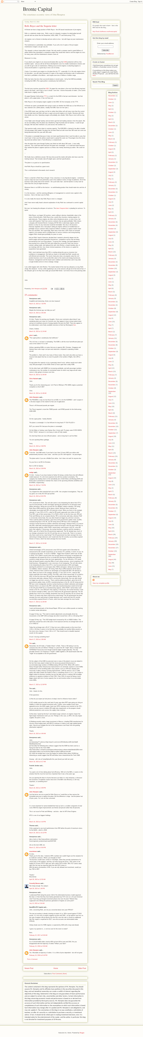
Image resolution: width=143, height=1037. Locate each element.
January (111, 159)
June (110, 102)
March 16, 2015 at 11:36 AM (37, 374)
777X (45, 96)
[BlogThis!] (57, 289)
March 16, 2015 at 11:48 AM (37, 393)
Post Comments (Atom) (59, 973)
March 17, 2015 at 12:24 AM (37, 543)
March (110, 122)
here (74, 325)
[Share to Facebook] (61, 289)
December (111, 125)
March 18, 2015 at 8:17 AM (37, 761)
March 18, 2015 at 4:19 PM (37, 821)
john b (31, 335)
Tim (30, 643)
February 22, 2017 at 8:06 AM (38, 935)
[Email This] (55, 289)
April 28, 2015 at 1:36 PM (37, 888)
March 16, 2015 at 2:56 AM (37, 313)
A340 (65, 62)
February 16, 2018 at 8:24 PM (38, 955)
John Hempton (34, 397)
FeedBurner (110, 54)
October (111, 99)
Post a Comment (32, 959)
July (109, 175)
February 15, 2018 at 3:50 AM (38, 946)
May (109, 105)
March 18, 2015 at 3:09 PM (37, 788)
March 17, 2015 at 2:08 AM (37, 639)
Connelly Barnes (34, 883)
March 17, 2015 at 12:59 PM (37, 684)
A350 (47, 88)
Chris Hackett (33, 378)
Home (55, 968)
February (111, 142)
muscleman (33, 851)
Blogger (82, 1033)
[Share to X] (59, 289)
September (112, 169)
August (110, 149)
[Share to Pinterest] (63, 289)
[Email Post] (51, 288)
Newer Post (29, 968)
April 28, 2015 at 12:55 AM (37, 879)
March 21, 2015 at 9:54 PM (37, 847)
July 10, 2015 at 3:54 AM (36, 903)
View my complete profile (101, 583)
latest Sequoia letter (62, 208)
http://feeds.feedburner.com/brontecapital (105, 31)
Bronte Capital (37, 8)
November (111, 96)
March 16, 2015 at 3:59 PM (37, 468)
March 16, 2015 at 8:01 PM (37, 496)
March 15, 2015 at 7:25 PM (37, 303)
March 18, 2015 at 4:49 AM (37, 733)
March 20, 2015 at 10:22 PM (37, 832)
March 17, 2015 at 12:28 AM (37, 602)
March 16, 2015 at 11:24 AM (37, 331)
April (109, 109)
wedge (31, 472)
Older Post (82, 968)
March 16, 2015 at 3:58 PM (37, 446)
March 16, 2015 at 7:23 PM (37, 485)
